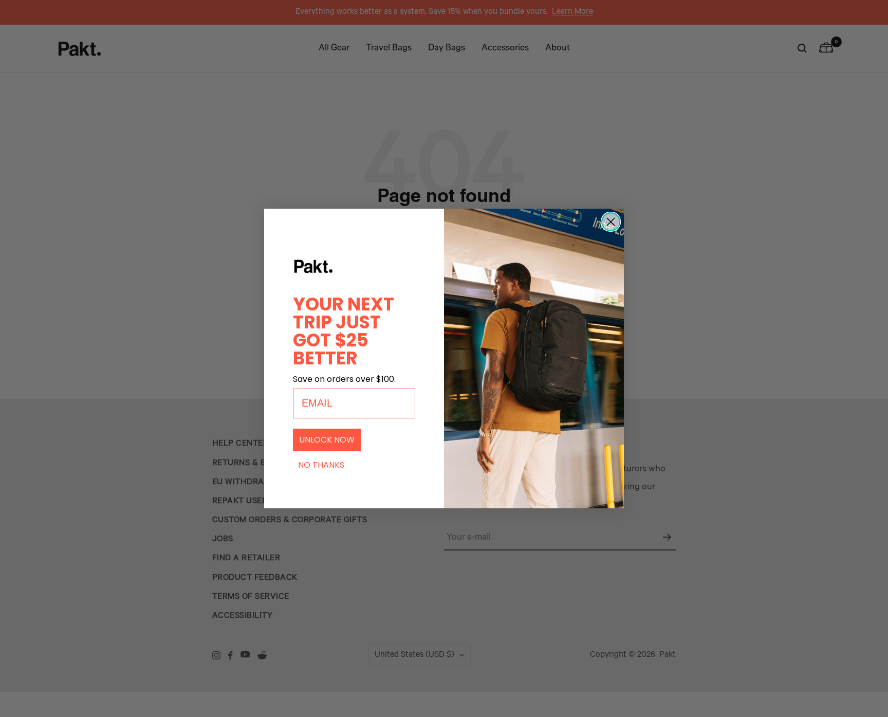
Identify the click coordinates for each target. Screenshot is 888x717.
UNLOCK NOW (327, 440)
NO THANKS (321, 465)
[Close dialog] (611, 222)
